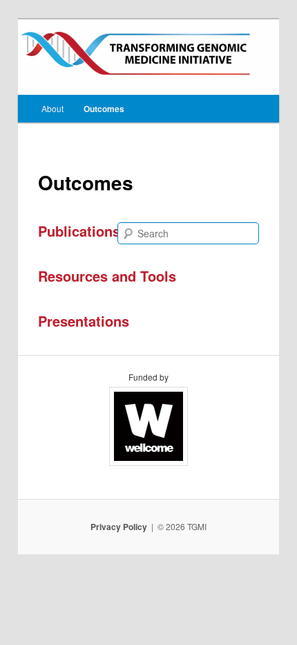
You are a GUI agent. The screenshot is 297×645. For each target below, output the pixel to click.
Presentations (83, 321)
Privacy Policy (118, 526)
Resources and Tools (107, 276)
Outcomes (104, 108)
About (52, 108)
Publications (79, 231)
